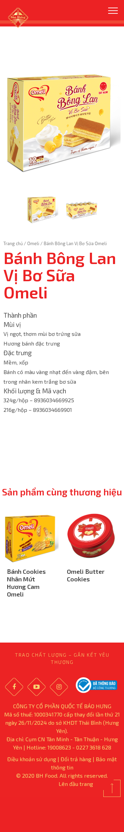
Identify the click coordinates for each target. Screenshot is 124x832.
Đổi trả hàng (76, 759)
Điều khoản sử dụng (31, 759)
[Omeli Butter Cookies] (90, 536)
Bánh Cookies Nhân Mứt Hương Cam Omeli (26, 583)
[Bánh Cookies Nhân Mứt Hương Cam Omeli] (31, 536)
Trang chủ (13, 243)
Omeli (33, 243)
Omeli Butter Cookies (85, 575)
